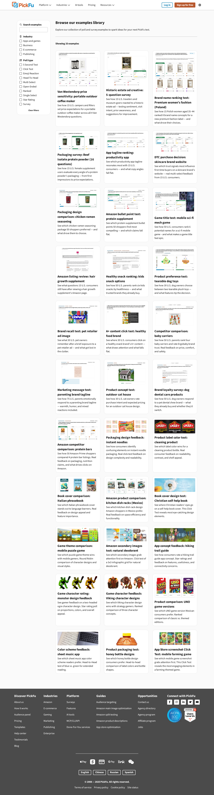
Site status (132, 787)
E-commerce (50, 708)
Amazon (48, 702)
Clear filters (33, 110)
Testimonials (21, 739)
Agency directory (146, 708)
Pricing (91, 5)
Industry (27, 36)
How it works (21, 708)
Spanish (129, 772)
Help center (20, 733)
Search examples (32, 24)
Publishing (49, 727)
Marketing (49, 721)
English (85, 772)
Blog (16, 746)
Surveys (71, 702)
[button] (45, 5)
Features (71, 708)
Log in (167, 5)
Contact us (143, 702)
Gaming (48, 714)
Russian (114, 772)
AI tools (79, 5)
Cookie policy (118, 787)
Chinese (99, 772)
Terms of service (82, 787)
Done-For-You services (78, 727)
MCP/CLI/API (73, 721)
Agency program (146, 714)
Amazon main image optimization (114, 708)
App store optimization (108, 727)
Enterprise (49, 733)
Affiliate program (147, 721)
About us (19, 702)
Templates (19, 727)
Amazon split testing (107, 714)
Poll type (28, 60)
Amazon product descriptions (112, 721)
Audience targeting (106, 702)
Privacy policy (101, 787)
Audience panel (22, 714)
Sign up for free (185, 5)
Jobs (140, 727)
